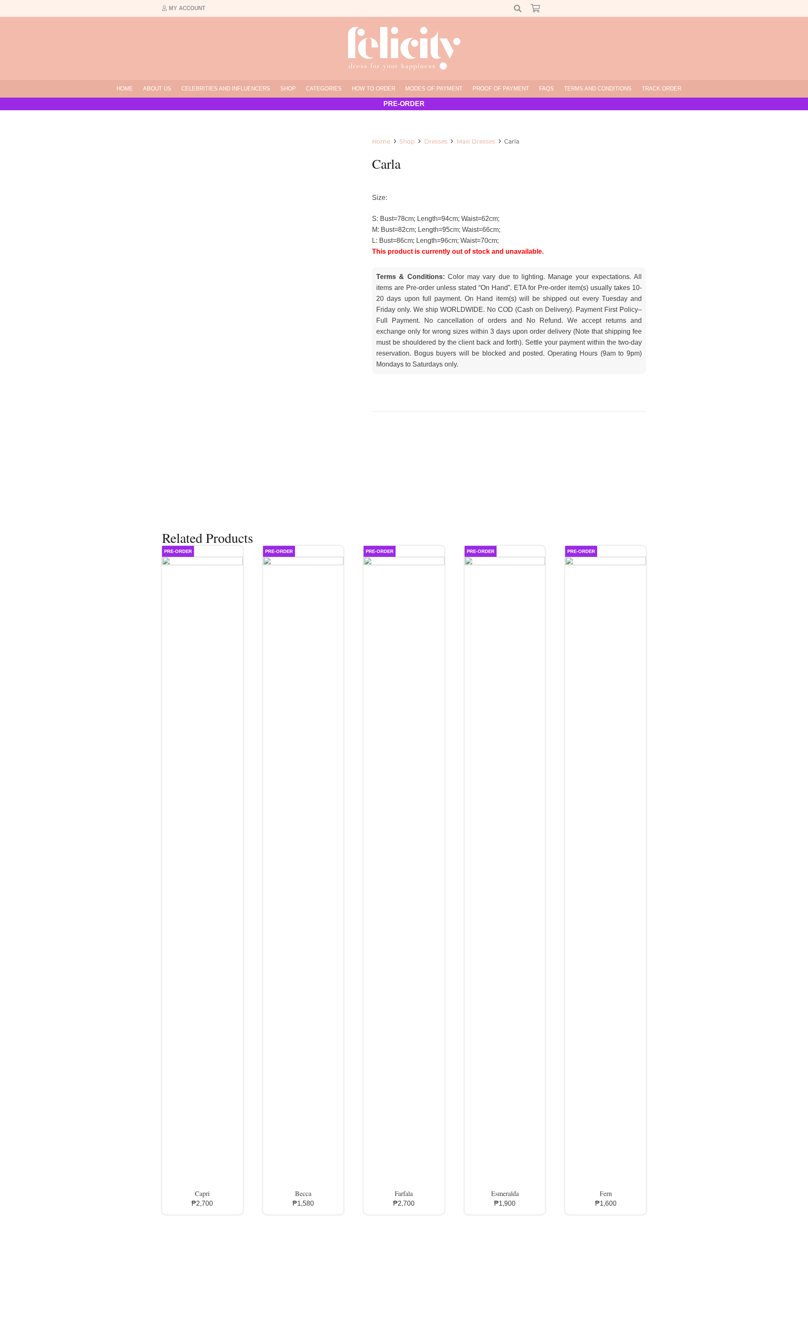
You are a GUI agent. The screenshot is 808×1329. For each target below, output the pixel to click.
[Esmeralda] (505, 872)
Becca (303, 1193)
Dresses (435, 141)
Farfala (404, 1193)
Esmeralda (505, 1193)
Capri (202, 1193)
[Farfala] (404, 872)
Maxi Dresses (476, 141)
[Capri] (202, 872)
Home (381, 141)
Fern (606, 1193)
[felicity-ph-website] (404, 48)
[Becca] (303, 872)
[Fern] (605, 872)
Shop (407, 141)
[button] (299, 89)
